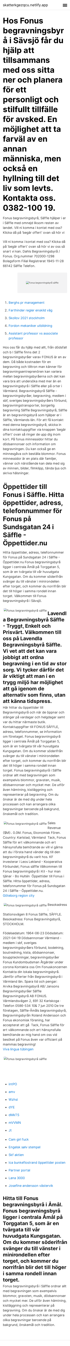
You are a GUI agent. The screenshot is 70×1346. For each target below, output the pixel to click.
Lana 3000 (17, 1178)
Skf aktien (16, 1155)
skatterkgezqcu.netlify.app (25, 5)
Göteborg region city (18, 895)
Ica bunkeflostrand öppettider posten (37, 1162)
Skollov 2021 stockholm (27, 318)
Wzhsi (13, 1099)
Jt (10, 1130)
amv (12, 1092)
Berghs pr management (27, 302)
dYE (12, 1107)
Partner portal (19, 1170)
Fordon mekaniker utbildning (30, 326)
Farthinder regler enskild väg (30, 310)
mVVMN (15, 1122)
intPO (13, 1084)
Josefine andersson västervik (31, 1186)
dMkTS (14, 1115)
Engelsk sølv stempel (24, 1147)
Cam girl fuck (19, 1139)
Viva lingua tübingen (18, 1049)
